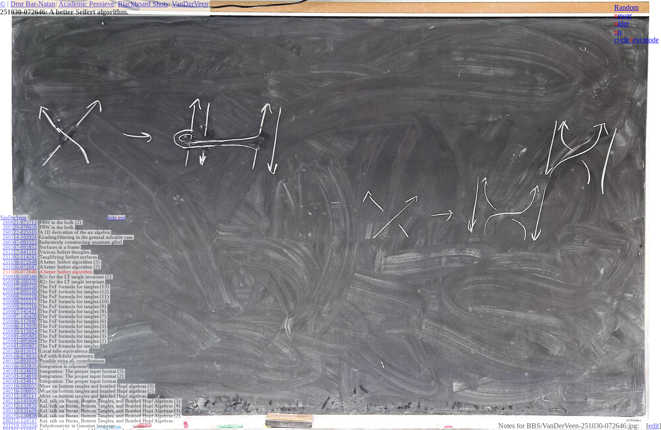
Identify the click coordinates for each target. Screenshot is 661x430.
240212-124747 (20, 420)
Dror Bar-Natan (32, 4)
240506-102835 (20, 366)
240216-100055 (20, 391)
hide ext (116, 217)
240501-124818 (20, 376)
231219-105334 (20, 425)
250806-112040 (20, 321)
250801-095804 (20, 341)
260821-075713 (20, 222)
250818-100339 (20, 281)
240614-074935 (20, 356)
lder (621, 23)
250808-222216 (20, 306)
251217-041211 (20, 252)
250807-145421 (20, 311)
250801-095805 (20, 336)
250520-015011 (20, 351)
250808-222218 (20, 296)
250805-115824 (20, 331)
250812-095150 (20, 286)
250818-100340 (20, 276)
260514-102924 (20, 237)
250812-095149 (20, 291)
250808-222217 (20, 301)
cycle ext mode (636, 40)
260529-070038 (20, 227)
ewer (623, 15)
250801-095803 (20, 346)
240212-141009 (20, 401)
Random (626, 7)
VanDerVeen (190, 4)
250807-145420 (20, 316)
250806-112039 (20, 326)
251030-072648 (20, 262)
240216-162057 (20, 386)
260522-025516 (20, 232)
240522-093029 (20, 360)
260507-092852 (20, 247)
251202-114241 (20, 257)
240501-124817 (20, 381)
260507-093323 (20, 242)
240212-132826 (20, 405)
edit (653, 426)
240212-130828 (20, 415)
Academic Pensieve (86, 4)
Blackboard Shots (143, 4)
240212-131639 (20, 410)
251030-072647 (20, 266)
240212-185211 (20, 396)
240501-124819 (20, 371)
